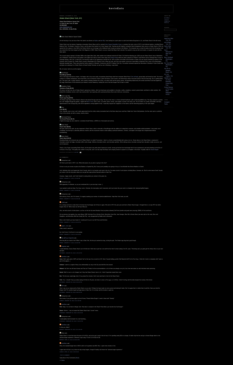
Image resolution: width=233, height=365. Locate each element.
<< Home (62, 360)
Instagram (167, 102)
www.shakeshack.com (66, 27)
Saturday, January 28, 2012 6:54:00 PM (71, 282)
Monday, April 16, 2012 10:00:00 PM (70, 339)
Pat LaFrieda (134, 76)
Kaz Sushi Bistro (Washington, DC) (168, 64)
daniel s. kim (64, 226)
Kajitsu (96, 40)
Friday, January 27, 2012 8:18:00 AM (70, 198)
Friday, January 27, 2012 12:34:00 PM (70, 234)
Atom (77, 357)
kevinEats (116, 8)
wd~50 (102, 40)
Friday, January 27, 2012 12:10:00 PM (70, 222)
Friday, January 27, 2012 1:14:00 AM (70, 178)
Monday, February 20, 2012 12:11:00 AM (71, 329)
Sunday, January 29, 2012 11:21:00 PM (70, 300)
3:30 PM (76, 152)
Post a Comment (65, 355)
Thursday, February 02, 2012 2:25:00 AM (71, 312)
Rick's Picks (90, 101)
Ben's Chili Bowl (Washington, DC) (168, 59)
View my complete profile (167, 21)
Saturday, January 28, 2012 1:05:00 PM (71, 252)
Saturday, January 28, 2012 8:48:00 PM (71, 292)
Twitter (166, 104)
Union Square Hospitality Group (113, 44)
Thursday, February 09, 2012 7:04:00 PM (71, 321)
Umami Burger (154, 149)
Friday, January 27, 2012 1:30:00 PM (70, 242)
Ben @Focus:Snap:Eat (67, 238)
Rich (62, 285)
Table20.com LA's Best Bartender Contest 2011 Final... (168, 81)
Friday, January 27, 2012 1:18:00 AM (70, 190)
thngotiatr (63, 246)
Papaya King (113, 57)
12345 (63, 202)
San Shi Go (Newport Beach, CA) (168, 70)
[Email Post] (80, 152)
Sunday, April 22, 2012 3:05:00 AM (69, 351)
